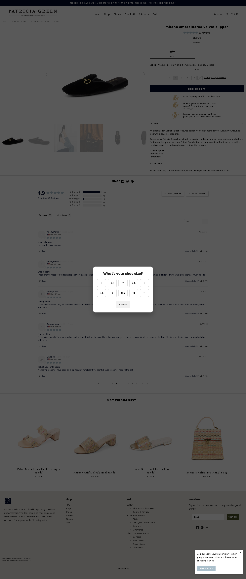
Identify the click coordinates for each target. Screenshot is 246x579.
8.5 (101, 293)
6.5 (112, 283)
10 (134, 293)
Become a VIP (206, 568)
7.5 (134, 283)
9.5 (123, 293)
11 (144, 293)
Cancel (123, 304)
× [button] (240, 552)
